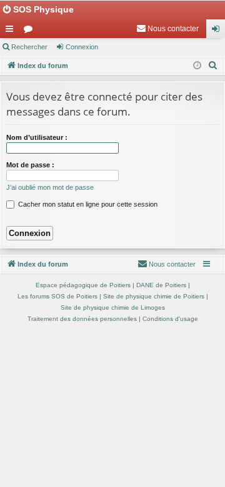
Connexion (82, 47)
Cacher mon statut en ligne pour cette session (87, 204)
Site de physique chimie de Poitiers (153, 296)
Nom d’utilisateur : (37, 137)
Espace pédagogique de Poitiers (83, 285)
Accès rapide (12, 31)
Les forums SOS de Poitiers (58, 296)
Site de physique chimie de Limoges (113, 307)
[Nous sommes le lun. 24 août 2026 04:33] (197, 66)
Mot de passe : (30, 165)
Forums (31, 31)
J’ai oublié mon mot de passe (50, 187)
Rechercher (29, 47)
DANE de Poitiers (161, 285)
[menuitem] (167, 28)
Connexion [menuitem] (218, 31)
